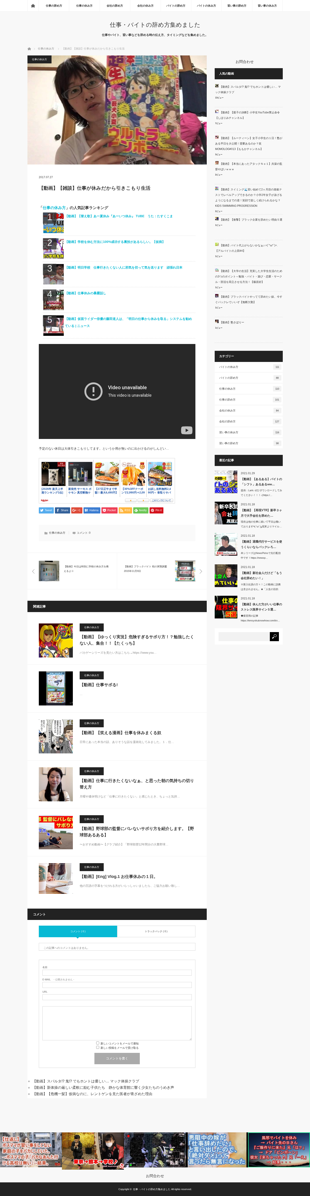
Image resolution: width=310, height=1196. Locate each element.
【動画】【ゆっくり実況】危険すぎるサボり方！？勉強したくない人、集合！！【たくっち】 (137, 640)
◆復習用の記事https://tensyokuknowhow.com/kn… (260, 618)
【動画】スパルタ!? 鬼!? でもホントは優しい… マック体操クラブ (85, 1081)
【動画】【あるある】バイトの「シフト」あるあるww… (261, 481)
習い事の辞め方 (236, 5)
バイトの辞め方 (175, 5)
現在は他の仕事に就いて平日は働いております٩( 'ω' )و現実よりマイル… (261, 524)
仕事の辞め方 (54, 5)
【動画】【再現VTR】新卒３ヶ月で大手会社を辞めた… (261, 512)
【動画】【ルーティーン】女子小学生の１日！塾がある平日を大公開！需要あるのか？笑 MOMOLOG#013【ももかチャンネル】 (248, 144)
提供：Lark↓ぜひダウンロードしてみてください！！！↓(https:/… (261, 492)
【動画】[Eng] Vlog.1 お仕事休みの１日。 (119, 876)
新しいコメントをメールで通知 (120, 1043)
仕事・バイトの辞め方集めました (155, 25)
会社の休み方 (145, 5)
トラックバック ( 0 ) (156, 931)
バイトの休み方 (206, 5)
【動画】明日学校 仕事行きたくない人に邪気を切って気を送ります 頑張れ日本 (123, 267)
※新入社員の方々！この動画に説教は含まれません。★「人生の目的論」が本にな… (261, 589)
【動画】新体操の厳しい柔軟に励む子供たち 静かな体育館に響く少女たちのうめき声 (103, 1087)
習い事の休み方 (267, 5)
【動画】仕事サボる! (99, 685)
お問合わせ (155, 1176)
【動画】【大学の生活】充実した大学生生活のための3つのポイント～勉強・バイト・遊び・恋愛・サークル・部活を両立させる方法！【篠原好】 (248, 276)
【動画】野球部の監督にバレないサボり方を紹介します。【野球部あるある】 (137, 831)
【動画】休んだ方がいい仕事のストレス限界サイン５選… (261, 607)
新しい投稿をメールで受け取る (120, 1047)
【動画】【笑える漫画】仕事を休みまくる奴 (120, 732)
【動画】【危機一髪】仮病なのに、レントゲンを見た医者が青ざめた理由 (92, 1094)
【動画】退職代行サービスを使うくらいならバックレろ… (261, 544)
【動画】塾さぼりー (232, 322)
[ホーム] (33, 5)
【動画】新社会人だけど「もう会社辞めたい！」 (261, 575)
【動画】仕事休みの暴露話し (85, 293)
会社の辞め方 (115, 5)
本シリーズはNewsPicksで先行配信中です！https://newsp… (261, 555)
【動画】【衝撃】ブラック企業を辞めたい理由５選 (251, 219)
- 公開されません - (58, 979)
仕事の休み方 (84, 5)
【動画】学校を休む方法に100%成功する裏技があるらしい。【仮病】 (115, 242)
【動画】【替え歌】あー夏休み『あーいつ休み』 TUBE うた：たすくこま (119, 216)
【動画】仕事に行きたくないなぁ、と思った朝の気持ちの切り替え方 (137, 784)
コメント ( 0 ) (78, 931)
